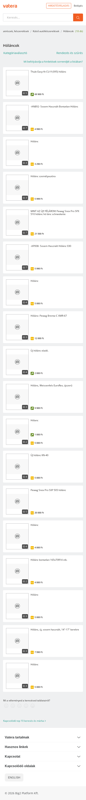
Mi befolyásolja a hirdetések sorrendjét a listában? (53, 61)
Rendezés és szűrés (69, 53)
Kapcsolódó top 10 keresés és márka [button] (24, 720)
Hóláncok (68, 31)
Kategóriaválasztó (15, 53)
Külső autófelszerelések (46, 31)
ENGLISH (14, 777)
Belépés (78, 5)
